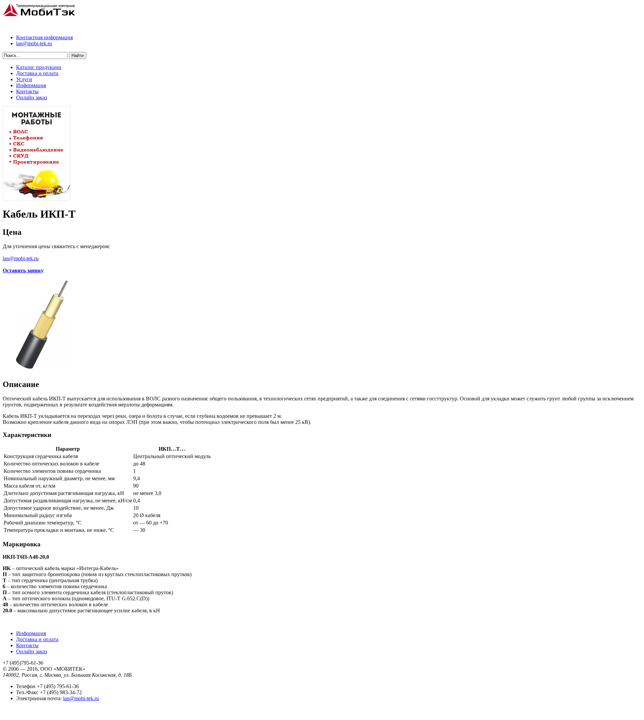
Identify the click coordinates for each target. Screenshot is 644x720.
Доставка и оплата (37, 73)
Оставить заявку (23, 270)
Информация (31, 85)
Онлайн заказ (31, 97)
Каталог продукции (38, 67)
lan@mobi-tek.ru (34, 43)
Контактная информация (44, 37)
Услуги (24, 79)
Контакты (27, 91)
